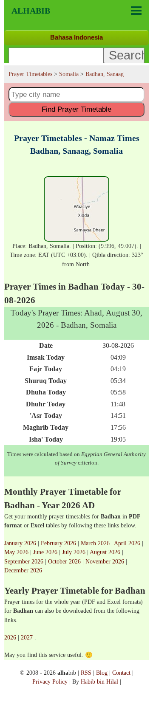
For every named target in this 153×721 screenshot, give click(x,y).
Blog (102, 672)
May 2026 (16, 552)
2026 (10, 637)
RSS (86, 672)
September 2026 (23, 561)
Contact (121, 672)
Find (76, 109)
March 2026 (95, 543)
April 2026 (127, 543)
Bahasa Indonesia (76, 37)
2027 (27, 637)
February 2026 (58, 543)
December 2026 (23, 570)
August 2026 (105, 552)
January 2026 (20, 543)
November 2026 (104, 561)
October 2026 (64, 561)
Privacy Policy (50, 681)
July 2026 (73, 552)
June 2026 (45, 552)
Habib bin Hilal (99, 681)
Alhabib (30, 10)
